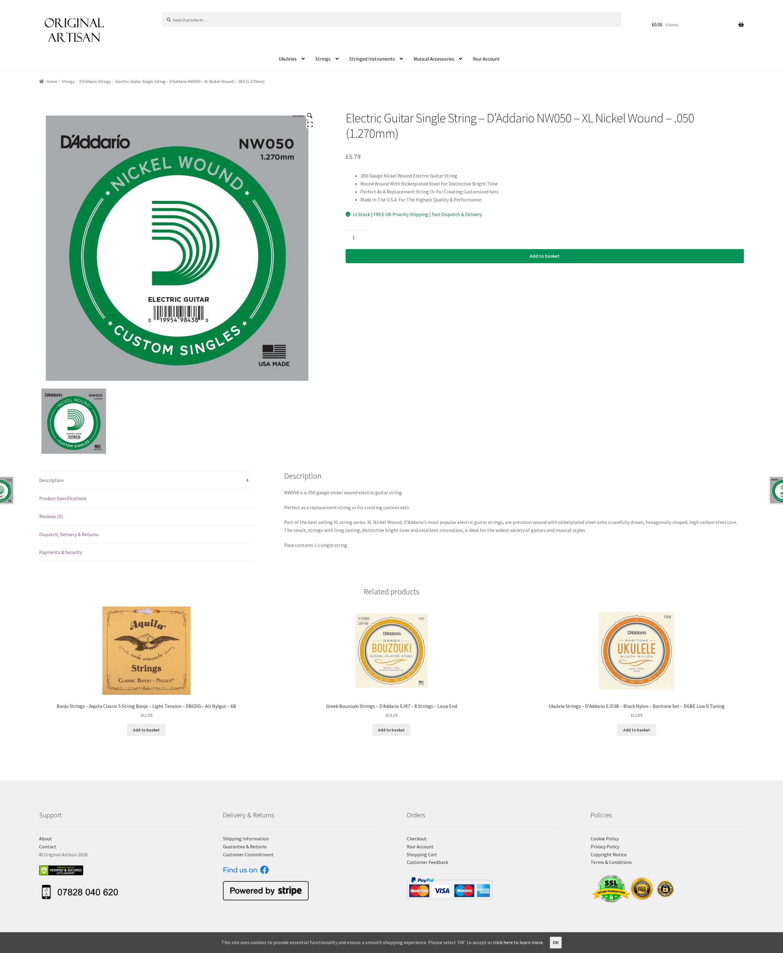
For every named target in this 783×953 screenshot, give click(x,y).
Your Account (486, 59)
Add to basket (545, 256)
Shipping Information (246, 838)
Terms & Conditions (611, 862)
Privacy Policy (605, 846)
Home (51, 81)
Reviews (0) (51, 516)
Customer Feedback (427, 862)
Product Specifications (63, 498)
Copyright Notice (609, 854)
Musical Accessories (434, 59)
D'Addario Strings (95, 81)
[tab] (146, 481)
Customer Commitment (248, 854)
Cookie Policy (605, 838)
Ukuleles (288, 59)
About (45, 838)
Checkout (417, 838)
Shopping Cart (422, 854)
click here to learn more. (518, 942)
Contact (47, 846)
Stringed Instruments (372, 59)
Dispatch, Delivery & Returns (68, 534)
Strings (323, 59)
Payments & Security (60, 552)
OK (556, 942)
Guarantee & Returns (245, 846)
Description (51, 480)
